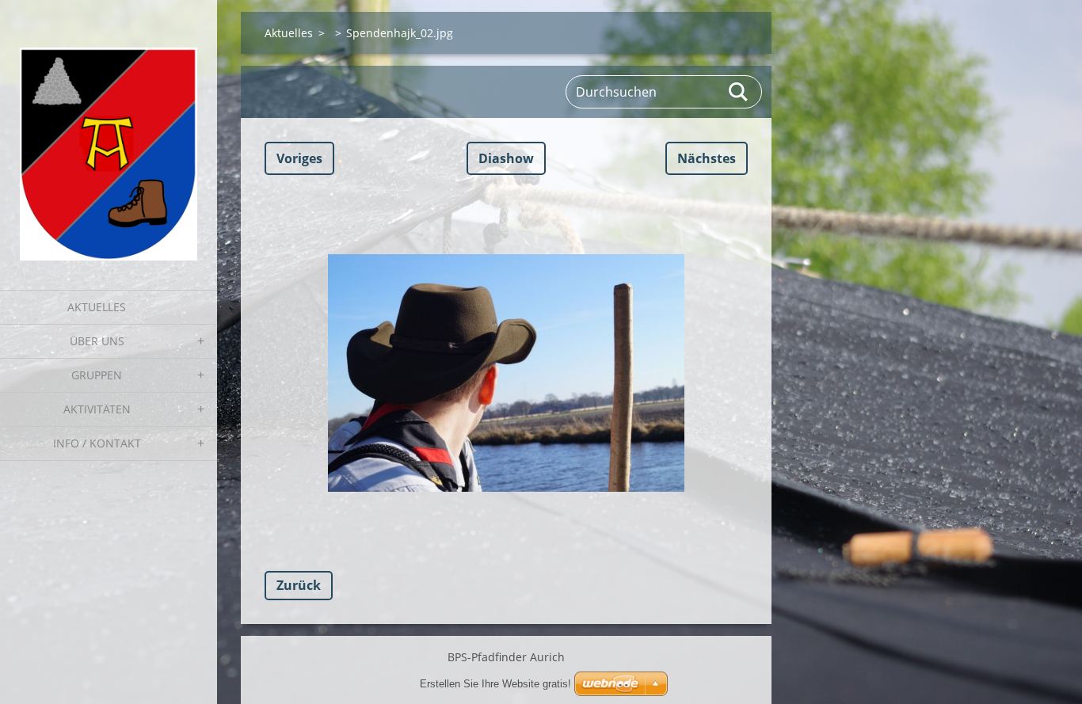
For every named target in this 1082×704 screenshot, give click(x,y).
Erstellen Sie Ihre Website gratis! (495, 684)
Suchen (739, 92)
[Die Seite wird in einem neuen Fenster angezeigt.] (506, 373)
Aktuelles (96, 306)
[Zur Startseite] (108, 135)
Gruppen (96, 374)
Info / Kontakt (97, 443)
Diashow (506, 158)
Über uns (97, 340)
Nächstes (706, 158)
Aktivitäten (97, 409)
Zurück (298, 585)
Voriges (299, 158)
